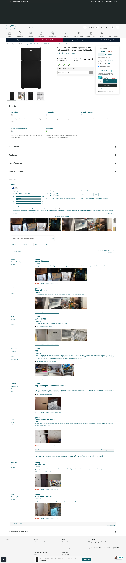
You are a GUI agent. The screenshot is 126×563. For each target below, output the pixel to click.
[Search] (76, 27)
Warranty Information (11, 550)
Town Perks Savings (11, 543)
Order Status (37, 548)
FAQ (103, 1)
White (64, 66)
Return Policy (65, 554)
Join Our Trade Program (12, 545)
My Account (37, 556)
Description (14, 147)
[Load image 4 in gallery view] (40, 96)
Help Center (37, 554)
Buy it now (107, 85)
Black (59, 66)
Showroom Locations (39, 545)
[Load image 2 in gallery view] (21, 96)
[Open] (3, 559)
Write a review (74, 53)
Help (99, 1)
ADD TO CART (87, 559)
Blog (63, 550)
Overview (13, 106)
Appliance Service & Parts (40, 541)
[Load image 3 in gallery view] (30, 96)
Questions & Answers (18, 532)
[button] (117, 27)
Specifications (15, 163)
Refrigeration (14, 44)
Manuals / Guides (16, 171)
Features (13, 155)
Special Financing (10, 541)
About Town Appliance (68, 548)
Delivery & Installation (39, 543)
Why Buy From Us (66, 541)
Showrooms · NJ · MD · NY (112, 1)
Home (8, 44)
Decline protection (105, 66)
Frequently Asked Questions (41, 552)
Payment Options (38, 550)
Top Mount (21, 44)
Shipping (100, 91)
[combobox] (51, 27)
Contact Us (93, 1)
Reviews (12, 180)
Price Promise (65, 552)
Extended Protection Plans (12, 548)
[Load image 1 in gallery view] (11, 96)
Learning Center (66, 545)
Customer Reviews (67, 543)
